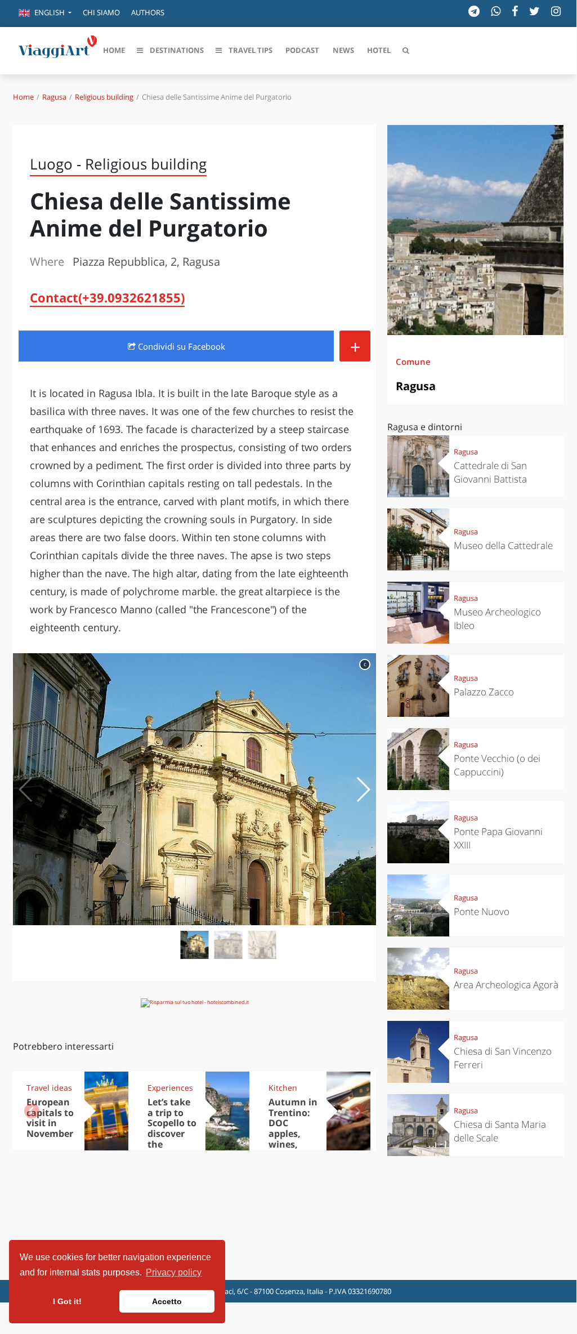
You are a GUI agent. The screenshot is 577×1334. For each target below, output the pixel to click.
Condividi (180, 346)
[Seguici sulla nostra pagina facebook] (515, 11)
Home (23, 97)
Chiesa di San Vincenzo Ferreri (503, 1058)
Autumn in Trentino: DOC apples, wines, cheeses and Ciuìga (293, 1134)
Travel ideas (49, 1087)
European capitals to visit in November (50, 1118)
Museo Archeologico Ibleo (497, 618)
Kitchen (283, 1087)
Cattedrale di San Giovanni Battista (490, 472)
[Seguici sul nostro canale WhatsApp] (495, 11)
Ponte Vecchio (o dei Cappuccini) (497, 765)
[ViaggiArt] (58, 49)
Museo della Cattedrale (503, 545)
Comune (413, 361)
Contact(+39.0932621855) (107, 297)
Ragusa (54, 97)
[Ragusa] (475, 230)
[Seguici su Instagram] (555, 11)
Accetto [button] (167, 1301)
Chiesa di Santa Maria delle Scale (500, 1131)
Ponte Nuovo (481, 911)
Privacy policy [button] (174, 1272)
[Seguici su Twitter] (534, 11)
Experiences (170, 1087)
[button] (45, 13)
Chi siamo (101, 12)
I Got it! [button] (67, 1301)
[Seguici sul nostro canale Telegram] (474, 11)
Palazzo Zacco (484, 691)
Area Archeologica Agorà (506, 984)
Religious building (104, 97)
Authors (147, 12)
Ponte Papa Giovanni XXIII (498, 838)
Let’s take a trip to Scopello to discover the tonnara (171, 1128)
